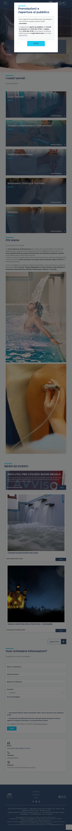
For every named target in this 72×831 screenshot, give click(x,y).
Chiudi (36, 43)
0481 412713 (23, 35)
